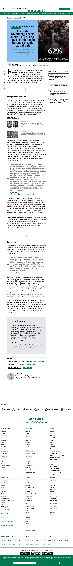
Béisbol (3, 485)
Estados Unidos (29, 506)
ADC (26, 481)
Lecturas (28, 498)
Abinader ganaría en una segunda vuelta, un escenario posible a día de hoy (32, 125)
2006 (37, 544)
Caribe (27, 528)
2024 (3, 540)
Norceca (44, 13)
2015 (54, 540)
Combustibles (15, 13)
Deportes (55, 11)
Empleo (27, 438)
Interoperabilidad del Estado (33, 13)
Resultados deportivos (7, 500)
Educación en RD (6, 13)
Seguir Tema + (16, 28)
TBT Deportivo (5, 507)
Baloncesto (4, 481)
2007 (32, 544)
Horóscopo (53, 512)
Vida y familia (53, 459)
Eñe (51, 462)
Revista (49, 11)
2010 (14, 544)
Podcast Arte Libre (55, 451)
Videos (69, 11)
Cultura (52, 436)
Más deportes (5, 498)
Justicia (3, 440)
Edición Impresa (7, 521)
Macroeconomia (30, 453)
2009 (20, 544)
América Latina (29, 508)
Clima (27, 463)
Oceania (27, 526)
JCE (2, 461)
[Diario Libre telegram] (39, 422)
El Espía (27, 491)
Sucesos (3, 444)
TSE (2, 463)
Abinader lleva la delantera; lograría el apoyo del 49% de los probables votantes (33, 134)
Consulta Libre (54, 475)
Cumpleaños (53, 508)
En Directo (28, 489)
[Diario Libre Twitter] (33, 422)
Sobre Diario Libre (7, 525)
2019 (32, 540)
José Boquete (5, 451)
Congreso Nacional (6, 465)
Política (16, 11)
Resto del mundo (30, 530)
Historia (27, 467)
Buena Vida (53, 444)
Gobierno (3, 467)
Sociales (52, 446)
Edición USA (5, 513)
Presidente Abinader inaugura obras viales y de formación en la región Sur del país (59, 85)
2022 (14, 540)
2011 (9, 544)
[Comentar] (4, 82)
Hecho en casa (54, 496)
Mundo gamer (54, 498)
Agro (26, 436)
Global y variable (30, 451)
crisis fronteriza (14, 368)
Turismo (27, 433)
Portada (9, 18)
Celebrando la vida (55, 464)
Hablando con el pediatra (57, 455)
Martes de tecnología (31, 470)
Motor (3, 487)
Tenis (2, 494)
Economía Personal (55, 473)
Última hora (5, 510)
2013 (66, 540)
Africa (27, 523)
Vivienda (27, 446)
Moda (51, 440)
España (27, 512)
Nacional (3, 431)
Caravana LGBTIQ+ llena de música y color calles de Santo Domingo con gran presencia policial (59, 101)
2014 (60, 540)
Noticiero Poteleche (31, 494)
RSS (51, 510)
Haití (26, 510)
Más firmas (28, 500)
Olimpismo (4, 496)
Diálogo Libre (4, 449)
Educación (4, 436)
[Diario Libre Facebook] (27, 422)
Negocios (28, 440)
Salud (2, 438)
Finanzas (27, 431)
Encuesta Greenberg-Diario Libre (20, 361)
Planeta (64, 11)
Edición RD (5, 517)
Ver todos (66, 71)
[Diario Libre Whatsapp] (46, 422)
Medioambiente (29, 459)
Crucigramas (53, 515)
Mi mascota (53, 453)
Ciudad (3, 433)
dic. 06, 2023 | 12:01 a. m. (30, 65)
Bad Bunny (70, 13)
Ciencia (27, 461)
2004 (49, 544)
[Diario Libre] (36, 10)
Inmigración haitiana (16, 364)
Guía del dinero (54, 500)
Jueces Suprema (62, 13)
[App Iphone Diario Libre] (35, 553)
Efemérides (53, 506)
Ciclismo (3, 491)
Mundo (21, 11)
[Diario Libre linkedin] (36, 422)
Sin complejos (54, 466)
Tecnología (28, 465)
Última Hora (5, 11)
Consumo (28, 444)
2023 (9, 540)
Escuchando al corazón (56, 470)
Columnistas (29, 496)
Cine (51, 433)
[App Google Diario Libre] (25, 553)
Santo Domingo (16, 65)
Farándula (52, 438)
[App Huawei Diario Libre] (47, 553)
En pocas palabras (55, 468)
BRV (2, 504)
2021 (20, 540)
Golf (2, 489)
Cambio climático (30, 472)
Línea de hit (4, 502)
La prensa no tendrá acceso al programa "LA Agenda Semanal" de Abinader (58, 78)
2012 (3, 544)
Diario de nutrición (55, 457)
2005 (43, 544)
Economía (26, 11)
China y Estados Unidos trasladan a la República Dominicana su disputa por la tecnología (59, 93)
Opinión (60, 11)
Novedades (53, 449)
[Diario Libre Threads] (42, 422)
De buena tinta (29, 487)
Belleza (52, 442)
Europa (27, 515)
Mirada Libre (28, 483)
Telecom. (28, 449)
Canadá (27, 517)
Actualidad (11, 11)
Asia (26, 521)
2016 (49, 540)
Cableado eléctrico (51, 13)
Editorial (27, 485)
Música (52, 431)
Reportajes (4, 453)
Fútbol (3, 483)
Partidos (3, 459)
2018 (37, 540)
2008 (26, 544)
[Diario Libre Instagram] (30, 422)
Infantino (23, 13)
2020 (26, 540)
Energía (27, 442)
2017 (43, 540)
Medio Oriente (29, 519)
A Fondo (3, 446)
